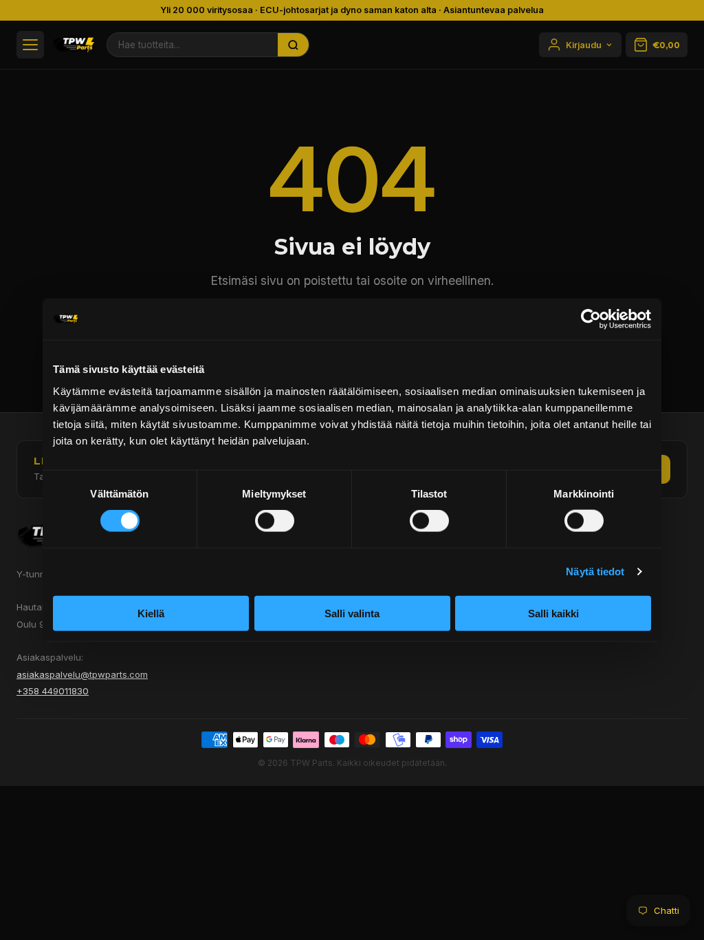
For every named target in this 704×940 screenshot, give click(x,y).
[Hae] (293, 44)
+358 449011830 (52, 690)
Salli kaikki (553, 613)
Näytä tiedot (595, 571)
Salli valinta (352, 613)
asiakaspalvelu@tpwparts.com (82, 674)
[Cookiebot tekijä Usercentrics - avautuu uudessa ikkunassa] (591, 319)
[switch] (274, 521)
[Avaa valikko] (30, 44)
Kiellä (151, 613)
